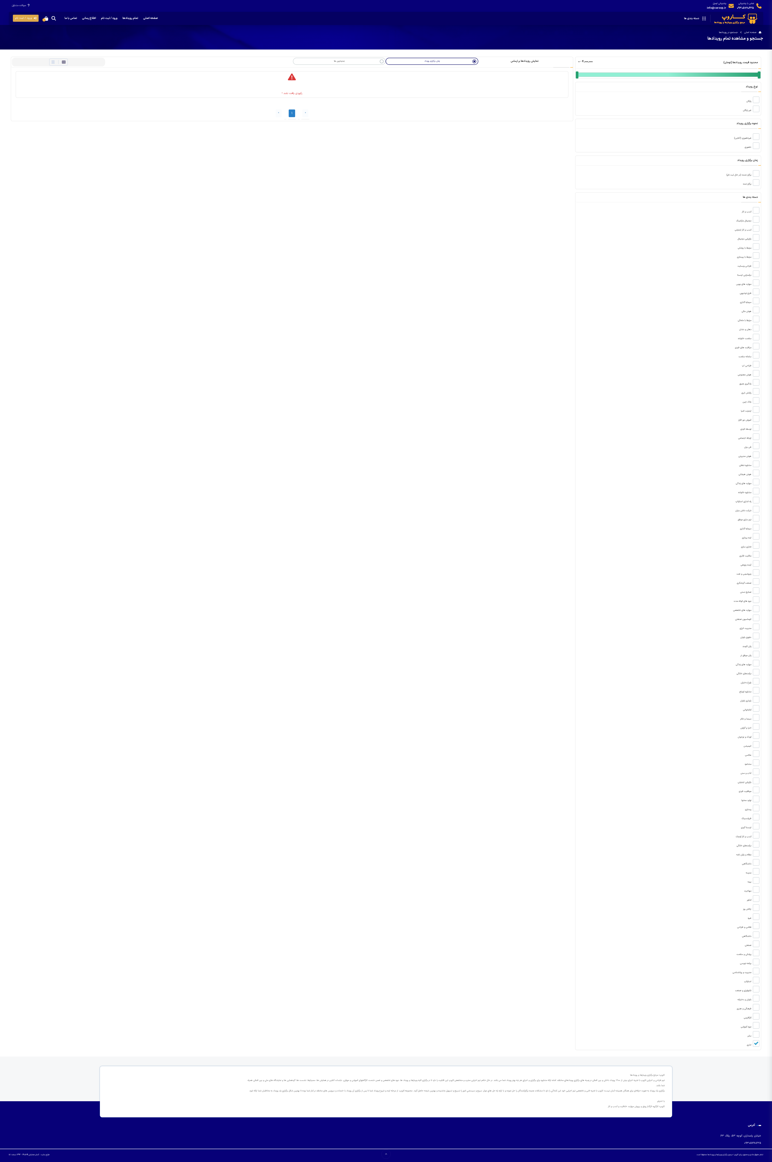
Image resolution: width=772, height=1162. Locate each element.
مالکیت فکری (745, 556)
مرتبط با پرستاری (744, 257)
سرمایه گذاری (746, 302)
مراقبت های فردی (743, 347)
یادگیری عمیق (745, 384)
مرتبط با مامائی (745, 320)
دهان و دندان (745, 329)
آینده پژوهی (746, 565)
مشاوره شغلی (745, 465)
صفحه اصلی (150, 18)
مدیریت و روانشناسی (742, 972)
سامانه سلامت (745, 356)
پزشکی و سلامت (744, 954)
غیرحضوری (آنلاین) (743, 138)
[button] (26, 18)
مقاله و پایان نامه (744, 855)
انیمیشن (748, 746)
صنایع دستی (746, 592)
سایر (749, 1036)
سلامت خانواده (745, 338)
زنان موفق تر (746, 655)
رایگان (749, 101)
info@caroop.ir (716, 8)
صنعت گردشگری (744, 583)
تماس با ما (71, 18)
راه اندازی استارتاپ (744, 501)
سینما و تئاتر (746, 719)
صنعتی (748, 945)
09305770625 (745, 8)
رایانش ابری (746, 393)
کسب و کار (747, 212)
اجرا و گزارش (746, 728)
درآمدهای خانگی (744, 673)
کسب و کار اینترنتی (743, 230)
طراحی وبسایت (745, 266)
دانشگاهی (747, 864)
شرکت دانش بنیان (743, 510)
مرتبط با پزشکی (745, 248)
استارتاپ (748, 981)
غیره (750, 918)
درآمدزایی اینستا (744, 275)
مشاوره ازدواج (745, 691)
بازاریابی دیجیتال (745, 239)
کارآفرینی (748, 1018)
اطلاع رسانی (89, 18)
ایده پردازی (747, 538)
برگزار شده (747, 184)
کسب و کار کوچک (744, 836)
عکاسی (748, 755)
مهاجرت (748, 891)
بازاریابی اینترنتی (745, 782)
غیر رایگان (747, 110)
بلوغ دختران (746, 682)
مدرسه (749, 873)
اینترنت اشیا (746, 411)
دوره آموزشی (746, 1027)
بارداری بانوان (746, 701)
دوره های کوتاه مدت (743, 601)
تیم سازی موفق (745, 519)
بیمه (750, 882)
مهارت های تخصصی (742, 610)
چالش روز (747, 909)
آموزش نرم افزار (745, 420)
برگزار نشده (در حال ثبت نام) (739, 175)
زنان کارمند (747, 646)
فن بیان (748, 447)
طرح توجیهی (746, 293)
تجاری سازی (746, 547)
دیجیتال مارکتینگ (744, 221)
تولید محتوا (746, 800)
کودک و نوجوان (745, 737)
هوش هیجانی (745, 474)
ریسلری (748, 809)
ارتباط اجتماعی (745, 438)
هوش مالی (747, 311)
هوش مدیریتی (745, 456)
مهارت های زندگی (744, 483)
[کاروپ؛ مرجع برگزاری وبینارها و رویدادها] (736, 18)
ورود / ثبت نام (109, 18)
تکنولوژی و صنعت (743, 990)
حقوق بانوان (746, 637)
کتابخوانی (747, 710)
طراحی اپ (747, 365)
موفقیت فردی (745, 791)
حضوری (748, 147)
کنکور (749, 900)
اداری (749, 1045)
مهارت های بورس (744, 284)
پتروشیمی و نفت (744, 574)
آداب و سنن (746, 773)
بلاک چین (747, 402)
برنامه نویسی (746, 963)
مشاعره (748, 764)
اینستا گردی (746, 827)
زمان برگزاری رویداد (432, 61)
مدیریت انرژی (746, 628)
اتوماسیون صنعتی (743, 619)
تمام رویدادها (130, 18)
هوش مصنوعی (745, 375)
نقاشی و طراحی (744, 927)
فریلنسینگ (747, 818)
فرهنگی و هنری (744, 1008)
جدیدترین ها (339, 61)
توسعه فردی (746, 429)
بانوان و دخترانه (745, 999)
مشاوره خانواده (745, 492)
